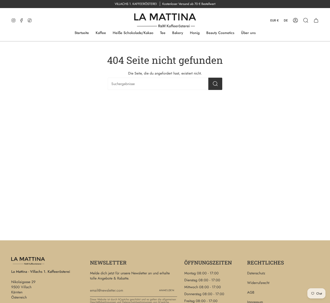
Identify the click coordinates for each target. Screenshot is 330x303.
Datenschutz (256, 273)
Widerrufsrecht (258, 282)
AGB (250, 292)
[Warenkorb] (316, 20)
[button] (306, 20)
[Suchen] (215, 84)
